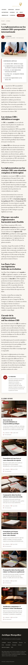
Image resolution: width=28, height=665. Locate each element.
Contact (20, 15)
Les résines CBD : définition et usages (14, 63)
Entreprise (5, 12)
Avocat (17, 9)
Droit (21, 12)
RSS (12, 647)
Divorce (12, 12)
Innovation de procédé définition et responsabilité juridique (11, 421)
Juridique (11, 9)
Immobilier (5, 15)
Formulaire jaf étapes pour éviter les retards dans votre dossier (10, 533)
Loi (17, 12)
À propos (12, 15)
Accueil (4, 9)
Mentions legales (5, 647)
